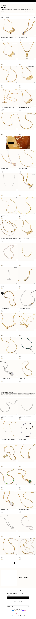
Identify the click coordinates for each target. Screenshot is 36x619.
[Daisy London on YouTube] (21, 601)
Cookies (20, 615)
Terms (12, 615)
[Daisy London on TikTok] (19, 601)
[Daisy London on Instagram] (15, 601)
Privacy (16, 615)
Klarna (24, 615)
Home (1, 5)
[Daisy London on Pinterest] (17, 601)
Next (24, 563)
